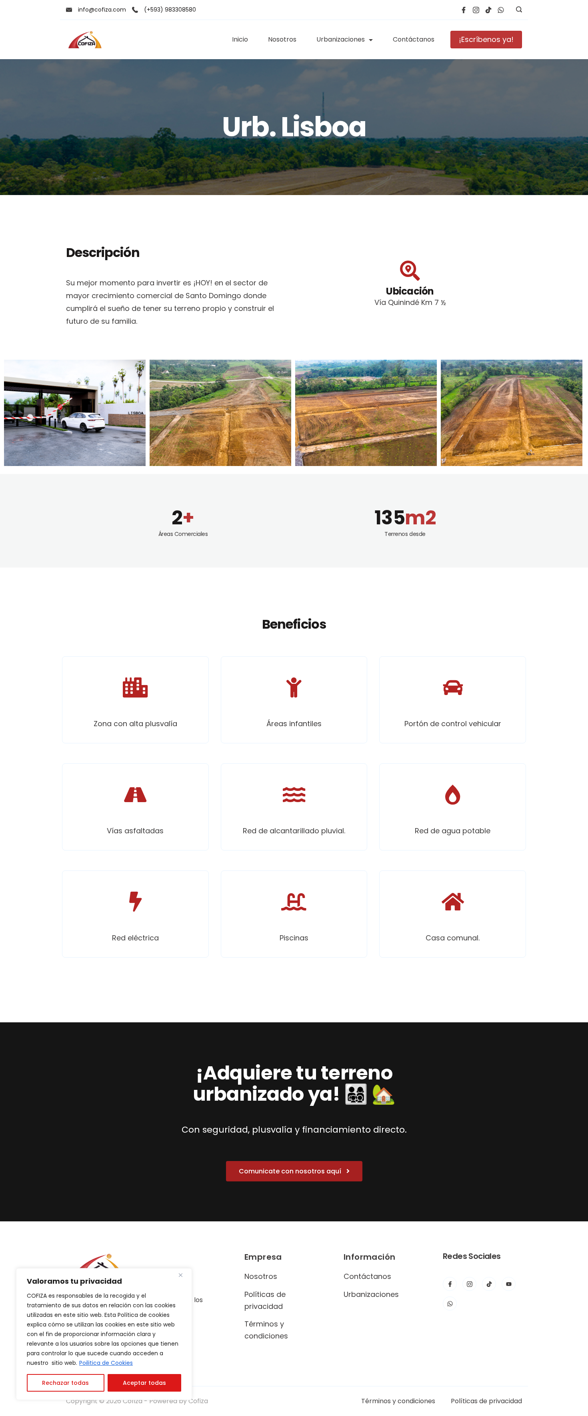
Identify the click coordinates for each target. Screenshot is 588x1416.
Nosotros (282, 39)
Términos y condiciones (398, 1401)
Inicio (240, 39)
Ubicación (410, 291)
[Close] (183, 1275)
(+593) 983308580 (170, 10)
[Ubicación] (410, 271)
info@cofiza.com (102, 10)
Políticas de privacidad (486, 1401)
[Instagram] (476, 10)
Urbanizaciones (340, 39)
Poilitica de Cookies (106, 1363)
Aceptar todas (144, 1383)
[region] (104, 1334)
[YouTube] (509, 1284)
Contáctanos (413, 39)
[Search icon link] (517, 10)
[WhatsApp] (501, 10)
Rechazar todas (65, 1383)
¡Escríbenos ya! (486, 39)
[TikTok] (488, 10)
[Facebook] (463, 10)
